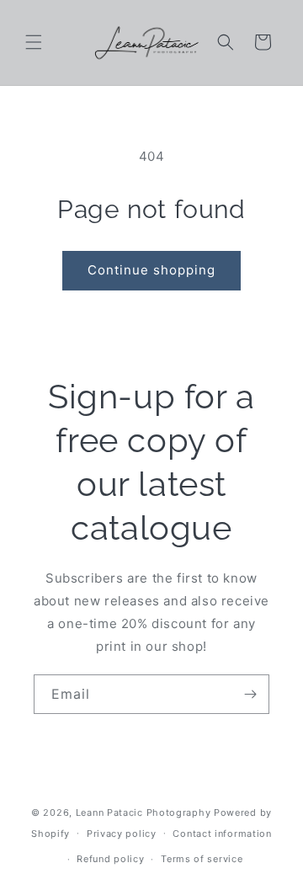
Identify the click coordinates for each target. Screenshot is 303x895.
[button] (33, 42)
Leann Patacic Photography (143, 812)
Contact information (222, 833)
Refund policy (110, 859)
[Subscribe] (249, 694)
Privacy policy (122, 833)
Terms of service (201, 859)
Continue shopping (151, 270)
